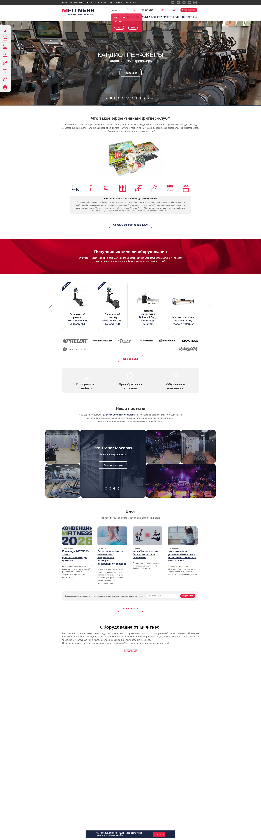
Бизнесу (88, 3)
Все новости (130, 608)
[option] (77, 306)
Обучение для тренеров (125, 3)
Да (119, 28)
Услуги (145, 17)
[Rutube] (189, 2)
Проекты (168, 17)
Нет (133, 28)
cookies (116, 833)
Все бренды (130, 359)
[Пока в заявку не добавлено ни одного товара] (175, 10)
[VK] (178, 2)
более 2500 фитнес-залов (120, 415)
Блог (178, 17)
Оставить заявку (189, 10)
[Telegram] (184, 2)
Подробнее (130, 73)
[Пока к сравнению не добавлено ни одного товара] (163, 10)
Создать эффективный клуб (130, 224)
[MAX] (195, 2)
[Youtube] (172, 2)
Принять (159, 834)
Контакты (188, 17)
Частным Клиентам (103, 3)
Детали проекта (113, 465)
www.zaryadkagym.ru (117, 454)
